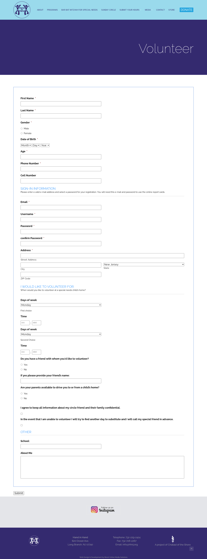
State (106, 268)
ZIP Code (25, 278)
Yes (25, 364)
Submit (19, 493)
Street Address (28, 259)
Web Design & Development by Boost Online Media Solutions (103, 557)
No (25, 369)
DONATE (186, 10)
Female (27, 133)
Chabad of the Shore (179, 544)
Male (26, 128)
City (23, 269)
